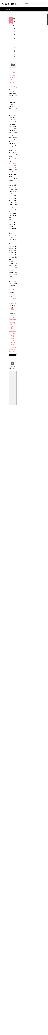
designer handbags (12, 334)
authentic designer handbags (12, 317)
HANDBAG (12, 163)
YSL (14, 351)
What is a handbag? (14, 38)
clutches (12, 326)
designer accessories (12, 330)
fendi (12, 337)
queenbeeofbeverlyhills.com (13, 349)
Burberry (12, 324)
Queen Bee (12, 298)
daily (12, 328)
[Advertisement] (29, 52)
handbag (14, 87)
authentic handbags (12, 322)
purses (12, 344)
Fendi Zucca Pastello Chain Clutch (12, 77)
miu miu (12, 342)
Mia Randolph (13, 310)
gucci (12, 339)
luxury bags (12, 340)
